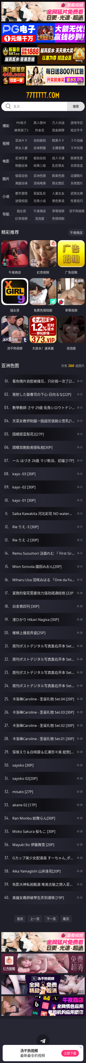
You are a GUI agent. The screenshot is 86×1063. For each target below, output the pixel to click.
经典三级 (40, 165)
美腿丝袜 (21, 183)
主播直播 (58, 148)
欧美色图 (58, 175)
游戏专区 (77, 123)
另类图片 (77, 183)
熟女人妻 (21, 148)
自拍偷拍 (40, 140)
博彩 (5, 125)
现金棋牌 (58, 130)
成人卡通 (58, 158)
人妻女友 (58, 193)
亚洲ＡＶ (21, 140)
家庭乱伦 (40, 193)
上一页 (34, 919)
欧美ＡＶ (58, 140)
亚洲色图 (40, 175)
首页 (20, 919)
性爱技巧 (77, 201)
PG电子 (21, 123)
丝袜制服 (40, 148)
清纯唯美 (40, 183)
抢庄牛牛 (77, 130)
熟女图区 (58, 183)
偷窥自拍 (21, 175)
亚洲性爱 (21, 158)
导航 (5, 214)
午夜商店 (40, 211)
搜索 (76, 106)
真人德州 (40, 123)
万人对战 (58, 123)
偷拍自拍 (40, 158)
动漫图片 (77, 175)
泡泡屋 (39, 218)
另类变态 (77, 165)
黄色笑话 (58, 201)
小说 (5, 196)
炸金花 (39, 130)
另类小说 (40, 201)
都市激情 (21, 193)
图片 (5, 178)
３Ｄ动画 (77, 140)
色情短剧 (58, 218)
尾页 (66, 919)
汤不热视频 (76, 211)
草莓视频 (58, 211)
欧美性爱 (77, 158)
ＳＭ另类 (77, 148)
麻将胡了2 (21, 130)
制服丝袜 (21, 165)
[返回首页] (80, 1054)
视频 (5, 143)
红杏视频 (21, 218)
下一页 (51, 919)
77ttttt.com (43, 95)
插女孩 (21, 211)
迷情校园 (21, 201)
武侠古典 (77, 193)
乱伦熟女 (58, 165)
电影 (5, 161)
